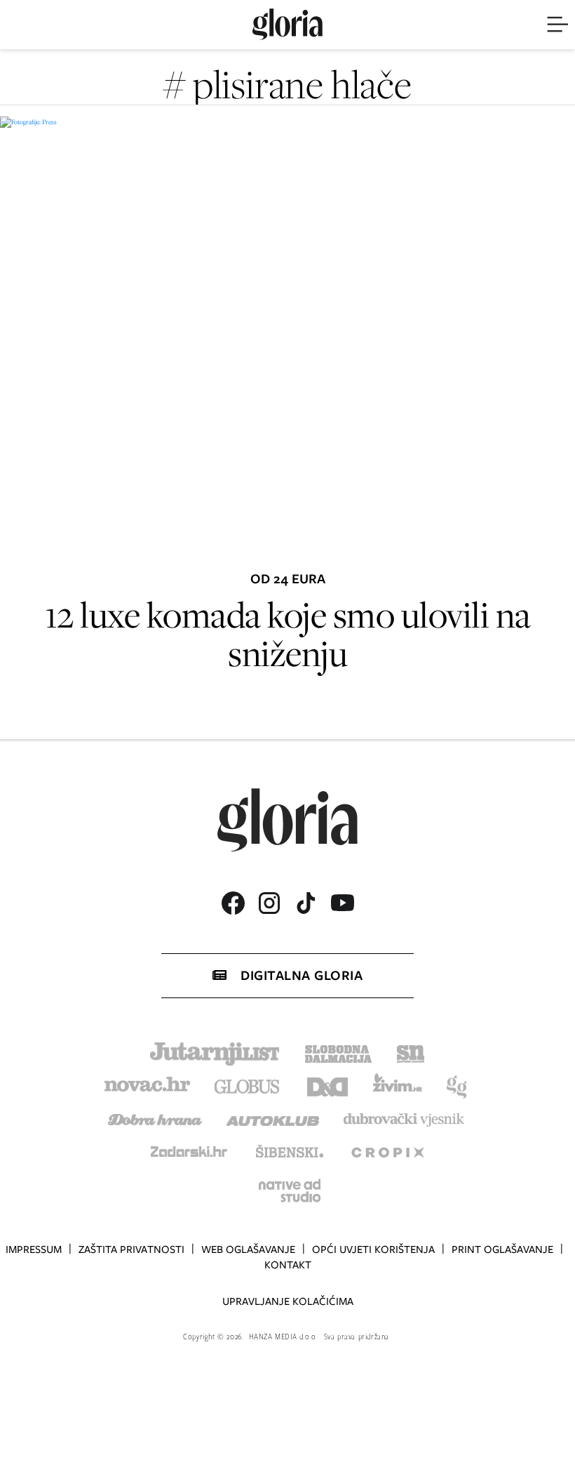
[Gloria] (287, 24)
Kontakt (287, 1265)
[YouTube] (342, 902)
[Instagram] (269, 903)
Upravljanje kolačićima (287, 1301)
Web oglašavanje (248, 1249)
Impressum (34, 1249)
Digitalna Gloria (302, 975)
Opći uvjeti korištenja (373, 1249)
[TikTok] (306, 903)
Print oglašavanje (502, 1249)
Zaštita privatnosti (131, 1249)
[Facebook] (233, 903)
